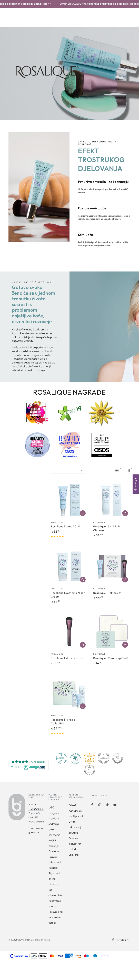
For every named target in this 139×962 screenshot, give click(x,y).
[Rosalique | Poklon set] (112, 566)
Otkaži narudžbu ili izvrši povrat (76, 810)
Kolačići (52, 867)
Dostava (53, 851)
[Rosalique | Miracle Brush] (69, 631)
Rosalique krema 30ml (65, 526)
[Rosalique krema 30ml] (69, 500)
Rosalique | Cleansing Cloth (110, 658)
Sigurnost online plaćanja (54, 879)
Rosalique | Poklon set (107, 592)
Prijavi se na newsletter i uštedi (55, 917)
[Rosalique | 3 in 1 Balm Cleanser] (112, 500)
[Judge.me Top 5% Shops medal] (117, 758)
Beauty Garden (23, 939)
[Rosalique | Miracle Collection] (69, 693)
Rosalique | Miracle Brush (67, 658)
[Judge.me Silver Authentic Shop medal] (103, 758)
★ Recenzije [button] (135, 484)
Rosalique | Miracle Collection (63, 721)
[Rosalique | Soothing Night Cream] (69, 566)
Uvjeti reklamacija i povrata (76, 827)
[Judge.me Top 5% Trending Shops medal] (89, 770)
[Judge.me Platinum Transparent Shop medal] (61, 758)
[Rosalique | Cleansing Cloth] (112, 631)
